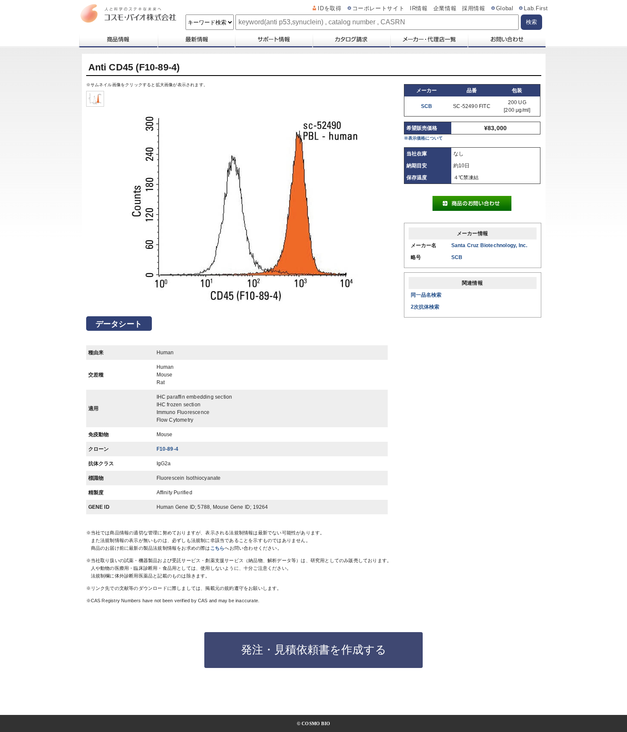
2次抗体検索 (425, 307)
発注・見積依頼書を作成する (313, 649)
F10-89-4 (168, 449)
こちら (217, 548)
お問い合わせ (506, 39)
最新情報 (196, 39)
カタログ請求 (351, 39)
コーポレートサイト (378, 9)
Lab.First (536, 9)
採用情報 (473, 9)
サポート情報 (273, 39)
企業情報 (445, 9)
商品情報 (118, 39)
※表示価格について (423, 138)
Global (505, 9)
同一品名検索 (426, 295)
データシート (119, 324)
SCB (427, 106)
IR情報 (419, 9)
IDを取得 (329, 9)
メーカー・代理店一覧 (428, 39)
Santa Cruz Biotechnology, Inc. (489, 245)
